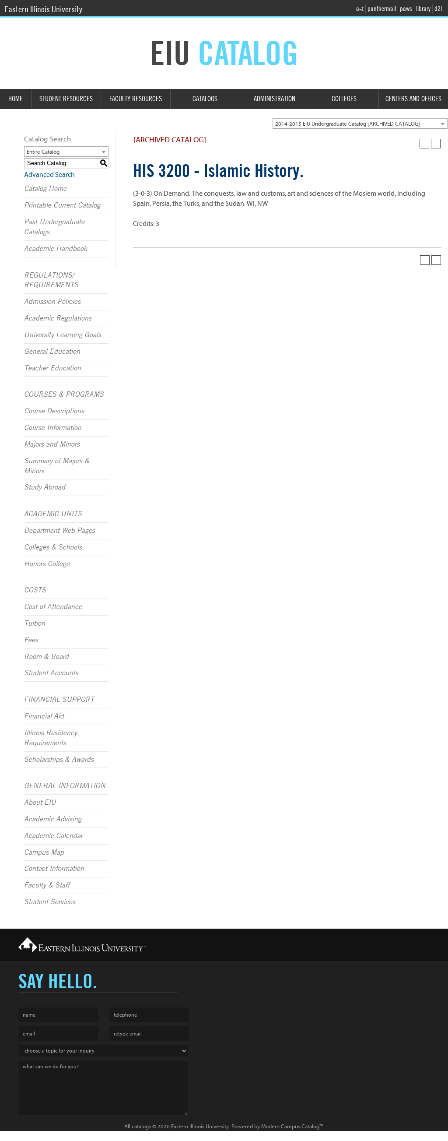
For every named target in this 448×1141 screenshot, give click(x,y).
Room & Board (46, 656)
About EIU (40, 802)
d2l (438, 9)
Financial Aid (44, 716)
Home (15, 99)
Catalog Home (45, 188)
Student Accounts (51, 673)
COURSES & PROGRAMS (64, 394)
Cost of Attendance (53, 606)
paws (406, 9)
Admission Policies (52, 301)
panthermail (382, 9)
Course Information (52, 427)
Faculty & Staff (47, 885)
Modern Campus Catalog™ (292, 1126)
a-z (360, 9)
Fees (31, 640)
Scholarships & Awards (59, 759)
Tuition (34, 623)
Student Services (49, 902)
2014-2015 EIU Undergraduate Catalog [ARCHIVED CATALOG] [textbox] (347, 123)
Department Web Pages (59, 530)
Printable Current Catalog (62, 205)
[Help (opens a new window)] (436, 143)
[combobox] (360, 123)
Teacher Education (52, 368)
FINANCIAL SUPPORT (59, 699)
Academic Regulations (57, 318)
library (423, 9)
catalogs (141, 1126)
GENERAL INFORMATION (64, 786)
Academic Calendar (53, 835)
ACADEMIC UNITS (53, 514)
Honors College (47, 564)
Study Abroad (44, 487)
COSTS (35, 590)
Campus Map (44, 852)
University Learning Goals (62, 335)
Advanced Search (49, 175)
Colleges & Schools (53, 547)
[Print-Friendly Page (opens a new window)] (424, 143)
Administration (274, 99)
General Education (52, 351)
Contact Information (54, 868)
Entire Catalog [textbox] (43, 151)
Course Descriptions (54, 411)
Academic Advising (52, 819)
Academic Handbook (55, 248)
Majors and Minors (52, 444)
